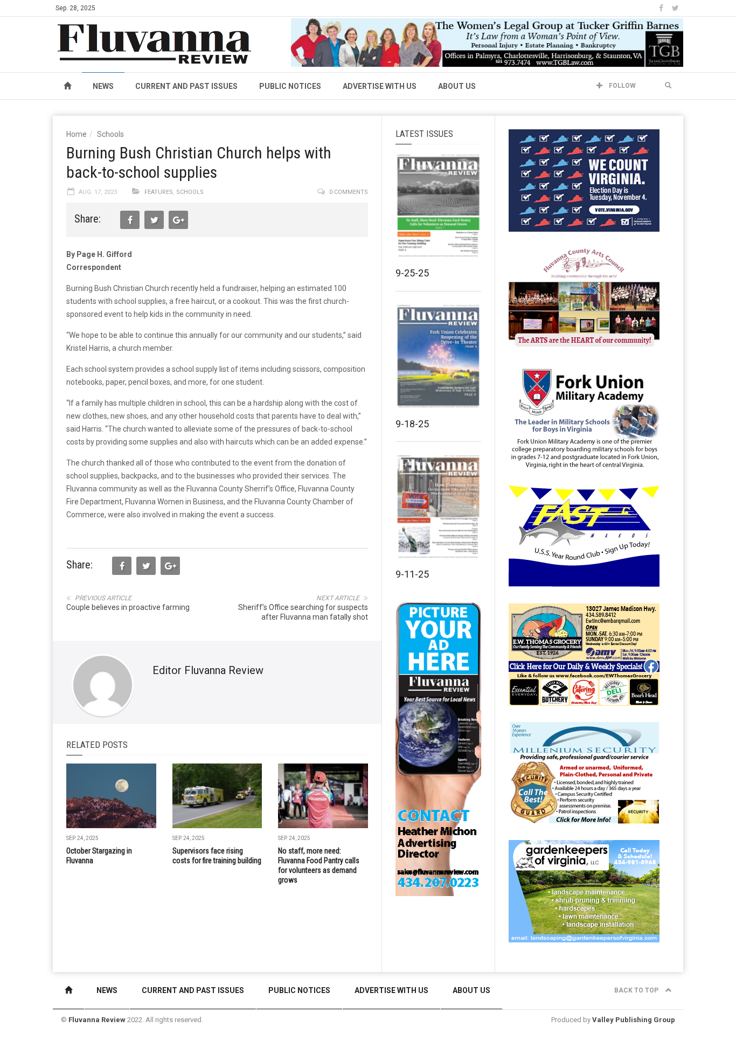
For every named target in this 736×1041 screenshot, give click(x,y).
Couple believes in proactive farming (128, 607)
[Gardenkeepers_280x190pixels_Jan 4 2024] (584, 890)
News (103, 86)
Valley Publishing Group (633, 1020)
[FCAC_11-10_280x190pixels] (584, 298)
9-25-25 (412, 273)
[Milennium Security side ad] (584, 772)
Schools (110, 134)
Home (76, 134)
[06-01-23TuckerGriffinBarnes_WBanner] (487, 42)
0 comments (348, 192)
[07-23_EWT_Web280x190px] (584, 654)
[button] (668, 85)
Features (158, 192)
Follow (621, 85)
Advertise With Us (379, 86)
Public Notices (290, 86)
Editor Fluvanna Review (207, 670)
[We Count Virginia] (584, 180)
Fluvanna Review (97, 1020)
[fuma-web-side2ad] (585, 417)
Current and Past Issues (186, 86)
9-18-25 (412, 423)
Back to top (637, 990)
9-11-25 (412, 574)
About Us (457, 86)
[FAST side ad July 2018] (584, 535)
